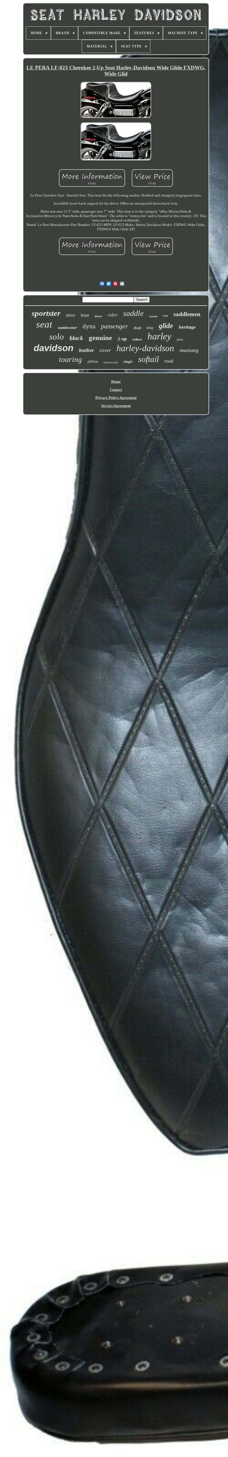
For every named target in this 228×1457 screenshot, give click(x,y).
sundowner (67, 327)
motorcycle (110, 362)
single (128, 361)
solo (56, 336)
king (150, 328)
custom (153, 316)
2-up (122, 338)
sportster (46, 313)
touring (70, 359)
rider (113, 315)
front (85, 315)
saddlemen (187, 314)
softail (148, 359)
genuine (100, 337)
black (76, 337)
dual (137, 327)
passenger (114, 326)
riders (137, 339)
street (70, 315)
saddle (133, 313)
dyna (89, 326)
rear (165, 316)
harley (159, 336)
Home (116, 381)
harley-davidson (145, 348)
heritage (187, 327)
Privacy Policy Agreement (116, 398)
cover (105, 350)
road (168, 361)
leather (86, 350)
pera (180, 339)
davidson (53, 348)
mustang (189, 350)
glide (166, 326)
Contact (116, 389)
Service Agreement (116, 406)
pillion (93, 361)
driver (98, 316)
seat (44, 324)
